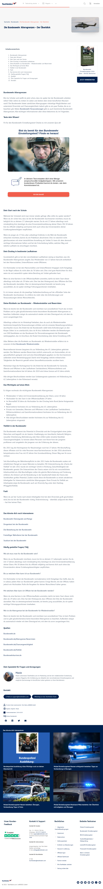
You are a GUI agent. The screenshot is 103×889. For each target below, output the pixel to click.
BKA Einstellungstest (86, 835)
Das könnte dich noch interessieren (21, 72)
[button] (6, 721)
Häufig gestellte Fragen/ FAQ (20, 74)
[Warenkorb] (90, 3)
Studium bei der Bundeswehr (15, 540)
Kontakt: (13, 80)
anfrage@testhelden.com (40, 850)
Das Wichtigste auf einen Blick (19, 65)
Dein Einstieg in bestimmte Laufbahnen (22, 61)
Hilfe (30, 837)
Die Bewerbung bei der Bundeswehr (18, 530)
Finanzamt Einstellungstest (88, 849)
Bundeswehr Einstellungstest (88, 831)
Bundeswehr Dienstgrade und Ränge (18, 519)
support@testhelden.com (40, 834)
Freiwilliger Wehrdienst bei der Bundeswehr (21, 535)
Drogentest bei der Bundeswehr (16, 524)
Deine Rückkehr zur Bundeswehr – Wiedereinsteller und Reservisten (31, 63)
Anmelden (97, 3)
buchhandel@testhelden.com (37, 860)
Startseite (7, 22)
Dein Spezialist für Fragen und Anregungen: (24, 78)
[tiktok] (96, 882)
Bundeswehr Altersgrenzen (18, 55)
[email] (78, 882)
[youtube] (100, 882)
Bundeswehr (15, 22)
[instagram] (85, 882)
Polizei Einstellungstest (87, 827)
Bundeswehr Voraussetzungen (31, 109)
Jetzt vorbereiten (87, 80)
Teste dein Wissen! (16, 57)
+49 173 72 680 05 (40, 832)
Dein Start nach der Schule (18, 59)
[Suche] (84, 3)
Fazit (11, 70)
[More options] (56, 3)
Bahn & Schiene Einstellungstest (85, 854)
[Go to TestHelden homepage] (9, 3)
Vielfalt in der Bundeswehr (18, 68)
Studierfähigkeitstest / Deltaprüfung (86, 840)
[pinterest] (92, 882)
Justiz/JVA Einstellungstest (87, 845)
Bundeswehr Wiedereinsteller (27, 344)
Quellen (13, 76)
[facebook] (81, 882)
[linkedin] (89, 882)
